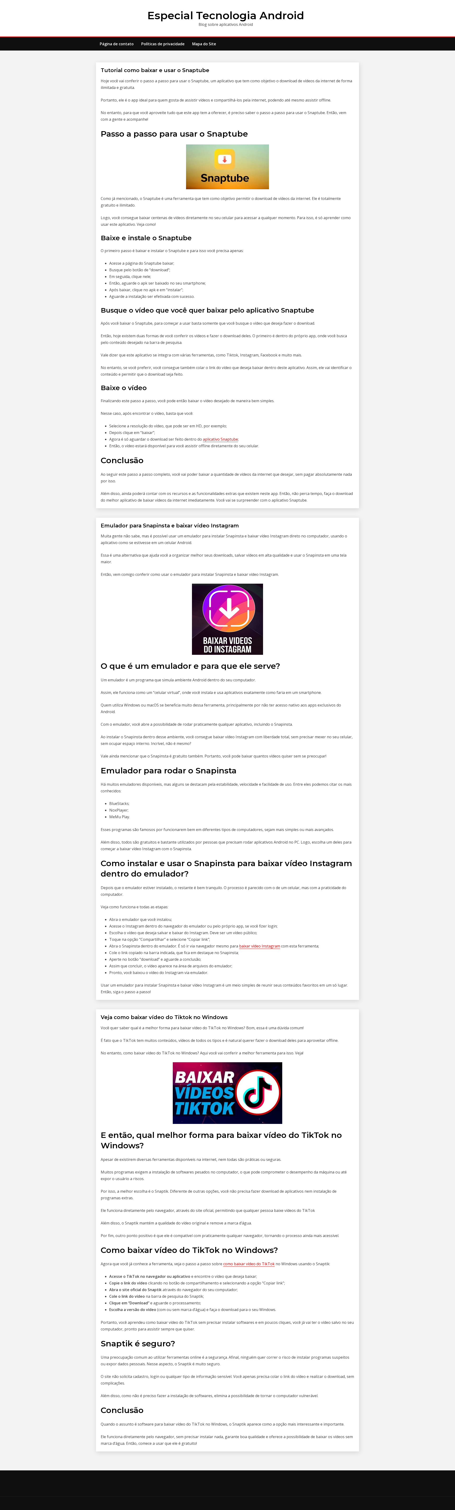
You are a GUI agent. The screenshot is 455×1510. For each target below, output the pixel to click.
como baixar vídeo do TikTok (249, 1263)
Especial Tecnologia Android (225, 15)
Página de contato (117, 43)
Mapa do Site (204, 43)
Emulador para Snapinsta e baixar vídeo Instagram (170, 525)
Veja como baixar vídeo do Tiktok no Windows (164, 1017)
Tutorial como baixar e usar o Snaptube (155, 70)
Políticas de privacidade (163, 43)
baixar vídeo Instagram (259, 946)
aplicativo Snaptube (220, 439)
